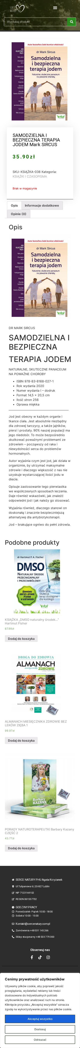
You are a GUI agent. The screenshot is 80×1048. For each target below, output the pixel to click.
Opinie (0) (18, 214)
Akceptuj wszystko (40, 1018)
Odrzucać (40, 1039)
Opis (14, 205)
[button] (55, 8)
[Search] (71, 22)
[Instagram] (48, 957)
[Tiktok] (40, 957)
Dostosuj (40, 1029)
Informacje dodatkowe (42, 205)
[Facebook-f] (32, 957)
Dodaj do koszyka (21, 639)
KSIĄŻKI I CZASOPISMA (30, 176)
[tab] (14, 205)
